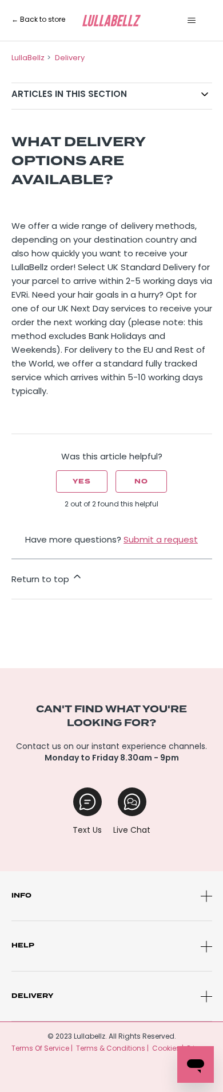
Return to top (41, 580)
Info (21, 895)
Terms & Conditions (110, 1049)
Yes (82, 481)
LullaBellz (28, 58)
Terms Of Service (40, 1049)
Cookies (166, 1049)
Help (22, 945)
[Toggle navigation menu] (192, 20)
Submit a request (161, 540)
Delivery (70, 58)
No (141, 481)
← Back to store (38, 20)
